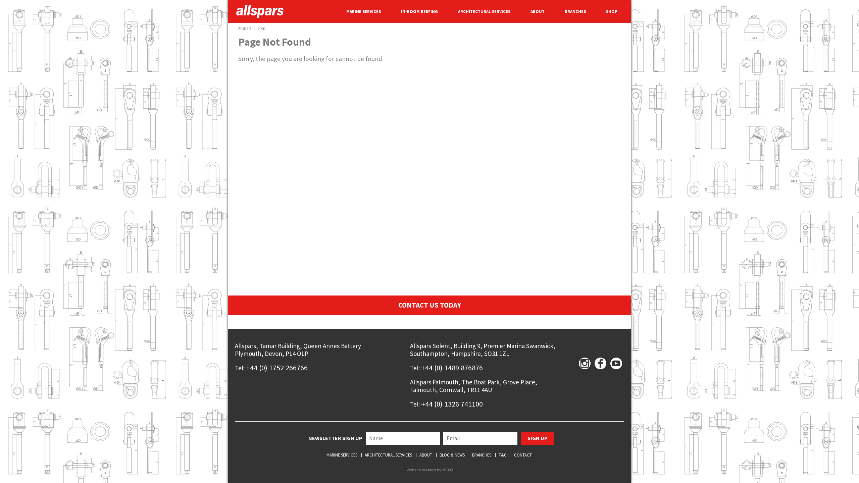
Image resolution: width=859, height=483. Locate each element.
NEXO (447, 470)
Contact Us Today (429, 305)
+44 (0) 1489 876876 (452, 367)
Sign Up (537, 438)
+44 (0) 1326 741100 (452, 404)
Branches (481, 455)
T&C (503, 455)
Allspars (244, 28)
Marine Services (341, 455)
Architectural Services (388, 455)
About (425, 455)
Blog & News (452, 455)
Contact (523, 455)
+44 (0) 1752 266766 (277, 367)
